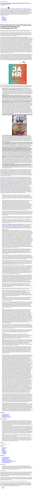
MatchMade (3, 450)
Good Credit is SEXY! (5, 415)
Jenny (3, 338)
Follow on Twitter (2, 470)
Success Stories (4, 452)
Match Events (4, 18)
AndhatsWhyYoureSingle (5, 229)
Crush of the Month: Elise (5, 414)
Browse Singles (4, 20)
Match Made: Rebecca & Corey (6, 416)
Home (3, 16)
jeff (2, 194)
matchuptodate (3, 180)
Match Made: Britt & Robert (6, 462)
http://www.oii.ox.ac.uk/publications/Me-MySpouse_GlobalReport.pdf (11, 224)
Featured (3, 449)
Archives (1, 444)
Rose (2, 308)
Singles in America (4, 19)
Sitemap (3, 487)
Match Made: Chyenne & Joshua (6, 417)
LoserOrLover (4, 333)
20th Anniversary (4, 447)
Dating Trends (4, 17)
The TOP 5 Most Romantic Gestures (7, 461)
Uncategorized (4, 453)
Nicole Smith (4, 296)
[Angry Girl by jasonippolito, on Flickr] (2, 32)
